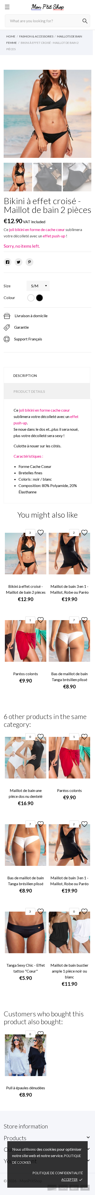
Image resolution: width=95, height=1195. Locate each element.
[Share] (7, 262)
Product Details (29, 391)
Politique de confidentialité (58, 1173)
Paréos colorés (25, 673)
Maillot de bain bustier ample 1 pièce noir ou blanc (69, 971)
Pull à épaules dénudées (25, 1087)
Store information (26, 1126)
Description (25, 375)
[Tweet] (18, 262)
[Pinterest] (29, 262)
